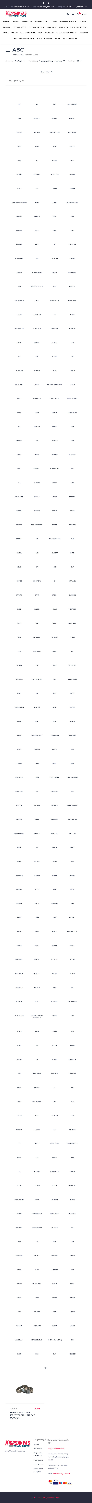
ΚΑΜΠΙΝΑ (7, 22)
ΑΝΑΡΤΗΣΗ (63, 27)
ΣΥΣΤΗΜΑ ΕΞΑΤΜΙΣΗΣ (79, 27)
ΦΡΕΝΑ (16, 22)
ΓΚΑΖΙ (40, 33)
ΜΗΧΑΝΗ (6, 27)
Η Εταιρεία (38, 1448)
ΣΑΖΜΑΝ (53, 22)
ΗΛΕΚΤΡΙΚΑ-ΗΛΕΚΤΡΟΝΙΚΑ (24, 38)
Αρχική (36, 1444)
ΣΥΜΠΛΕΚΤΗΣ (26, 22)
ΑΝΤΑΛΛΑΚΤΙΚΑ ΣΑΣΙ (68, 22)
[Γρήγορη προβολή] (22, 1389)
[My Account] (73, 14)
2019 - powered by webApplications (46, 1497)
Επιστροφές (38, 1460)
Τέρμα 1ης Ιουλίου (21, 6)
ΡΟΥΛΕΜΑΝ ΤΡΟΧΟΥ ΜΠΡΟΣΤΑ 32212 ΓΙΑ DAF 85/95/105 (22, 1415)
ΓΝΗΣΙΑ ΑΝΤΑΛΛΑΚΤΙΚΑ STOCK (48, 38)
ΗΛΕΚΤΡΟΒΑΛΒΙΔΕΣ (27, 33)
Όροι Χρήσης (39, 1464)
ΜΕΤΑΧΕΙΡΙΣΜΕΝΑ (70, 38)
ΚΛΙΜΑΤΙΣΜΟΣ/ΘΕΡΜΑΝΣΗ (66, 33)
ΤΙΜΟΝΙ (6, 33)
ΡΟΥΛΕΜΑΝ (13, 1409)
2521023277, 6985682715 (76, 6)
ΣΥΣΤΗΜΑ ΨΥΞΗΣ (19, 27)
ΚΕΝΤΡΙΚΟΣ (49, 33)
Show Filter (45, 72)
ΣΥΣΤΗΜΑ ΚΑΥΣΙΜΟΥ (37, 27)
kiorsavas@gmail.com (45, 6)
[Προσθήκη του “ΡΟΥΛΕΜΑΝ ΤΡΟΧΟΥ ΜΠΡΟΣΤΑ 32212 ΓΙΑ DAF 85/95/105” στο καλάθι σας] (27, 1389)
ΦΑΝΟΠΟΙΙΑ (51, 27)
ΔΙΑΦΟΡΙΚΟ (82, 22)
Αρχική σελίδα (18, 55)
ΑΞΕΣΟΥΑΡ (84, 33)
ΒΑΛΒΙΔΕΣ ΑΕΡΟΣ (41, 22)
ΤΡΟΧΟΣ (14, 33)
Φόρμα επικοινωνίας (56, 1448)
